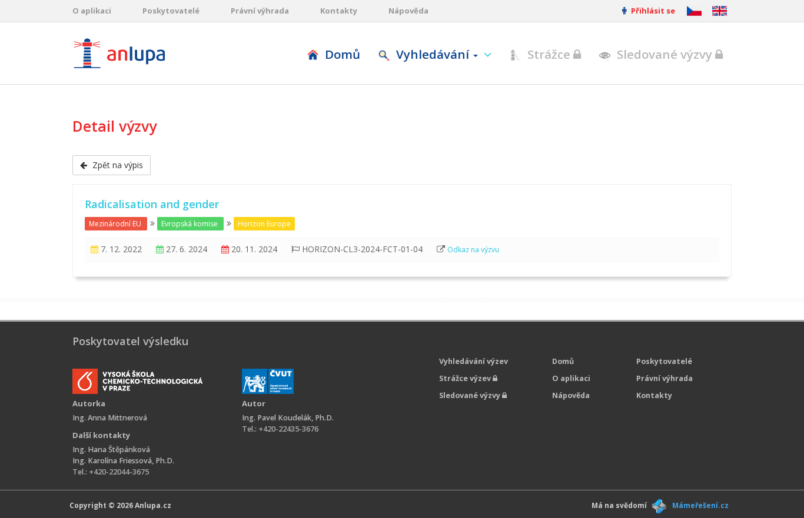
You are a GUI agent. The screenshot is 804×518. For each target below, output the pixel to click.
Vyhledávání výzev (473, 361)
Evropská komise (189, 224)
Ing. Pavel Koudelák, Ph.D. (288, 418)
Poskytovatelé (171, 10)
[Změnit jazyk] (719, 11)
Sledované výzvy (664, 54)
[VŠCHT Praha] (137, 381)
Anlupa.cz (153, 505)
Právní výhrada (260, 10)
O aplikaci (91, 10)
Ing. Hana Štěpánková (111, 449)
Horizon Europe (264, 224)
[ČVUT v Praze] (268, 381)
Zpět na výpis (116, 165)
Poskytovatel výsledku (130, 341)
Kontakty (338, 10)
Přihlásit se (652, 10)
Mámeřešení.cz (700, 505)
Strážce (548, 54)
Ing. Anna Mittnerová (109, 418)
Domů (341, 54)
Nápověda (408, 10)
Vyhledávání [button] (432, 54)
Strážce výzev (466, 378)
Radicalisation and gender (152, 204)
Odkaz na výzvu (473, 250)
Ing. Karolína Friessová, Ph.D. (123, 461)
